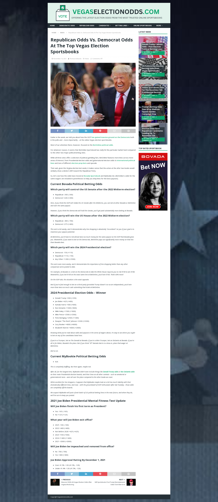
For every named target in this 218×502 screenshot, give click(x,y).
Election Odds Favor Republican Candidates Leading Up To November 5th (152, 132)
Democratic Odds (67, 25)
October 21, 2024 (149, 138)
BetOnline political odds (103, 145)
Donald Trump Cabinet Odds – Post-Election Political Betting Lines (152, 46)
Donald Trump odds (110, 371)
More (158, 25)
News (87, 59)
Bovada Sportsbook (92, 176)
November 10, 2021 (60, 59)
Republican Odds (86, 25)
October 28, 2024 (149, 117)
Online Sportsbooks (143, 25)
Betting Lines (121, 25)
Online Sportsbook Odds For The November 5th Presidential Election (153, 90)
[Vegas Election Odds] (109, 19)
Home (52, 25)
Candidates (104, 25)
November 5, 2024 (149, 74)
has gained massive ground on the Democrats (111, 137)
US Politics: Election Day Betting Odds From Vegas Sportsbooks (153, 68)
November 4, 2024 (149, 95)
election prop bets (79, 163)
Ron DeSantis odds (128, 371)
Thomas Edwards (76, 59)
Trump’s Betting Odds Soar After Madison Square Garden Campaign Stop (152, 110)
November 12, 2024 (149, 52)
